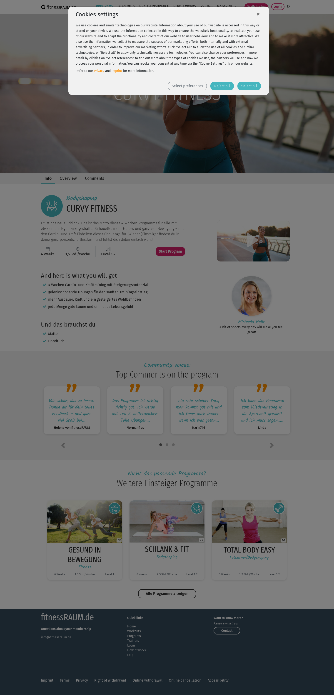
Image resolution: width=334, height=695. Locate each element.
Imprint (117, 71)
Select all (249, 86)
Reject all (222, 86)
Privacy (99, 71)
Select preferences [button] (187, 86)
